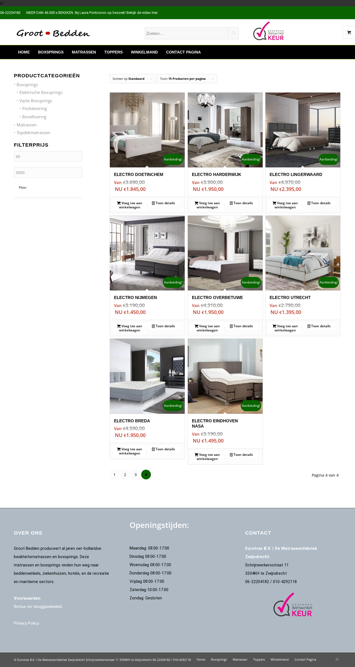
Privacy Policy (26, 623)
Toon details (165, 203)
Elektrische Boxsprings (40, 92)
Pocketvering (34, 108)
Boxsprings (27, 84)
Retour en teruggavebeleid (38, 606)
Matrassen (27, 124)
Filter (23, 187)
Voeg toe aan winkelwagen (130, 205)
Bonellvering (34, 116)
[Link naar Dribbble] (337, 659)
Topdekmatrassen (33, 132)
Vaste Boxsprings (35, 100)
